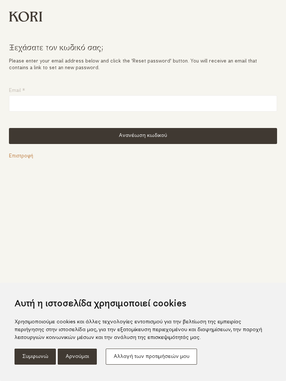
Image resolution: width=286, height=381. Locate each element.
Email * (17, 90)
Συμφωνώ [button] (35, 356)
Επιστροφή (21, 156)
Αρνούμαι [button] (77, 356)
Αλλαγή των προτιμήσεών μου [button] (152, 356)
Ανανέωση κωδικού (143, 135)
